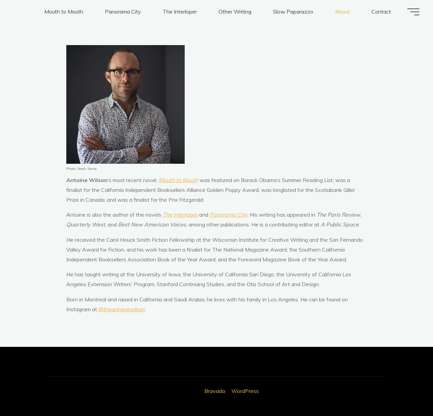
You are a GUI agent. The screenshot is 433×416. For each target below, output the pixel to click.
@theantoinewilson (121, 309)
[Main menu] (413, 11)
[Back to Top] (406, 389)
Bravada (214, 391)
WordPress (245, 391)
